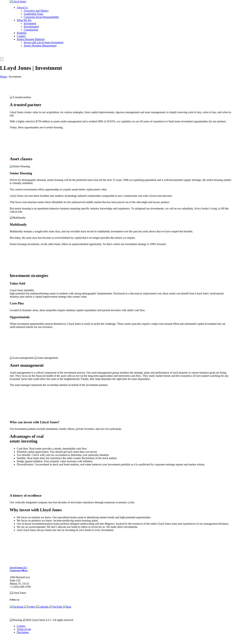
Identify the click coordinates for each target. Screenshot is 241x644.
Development (31, 26)
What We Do (24, 20)
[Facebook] (17, 606)
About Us (22, 7)
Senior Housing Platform (30, 39)
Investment (30, 23)
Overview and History (36, 10)
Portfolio (21, 32)
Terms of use (24, 629)
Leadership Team (33, 13)
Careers (21, 625)
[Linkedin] (42, 606)
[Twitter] (30, 606)
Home (3, 76)
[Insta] (67, 606)
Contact (21, 36)
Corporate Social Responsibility (41, 17)
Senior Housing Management (40, 45)
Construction (31, 29)
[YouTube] (56, 606)
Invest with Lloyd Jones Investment (43, 42)
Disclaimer (23, 632)
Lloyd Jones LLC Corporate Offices (19, 569)
